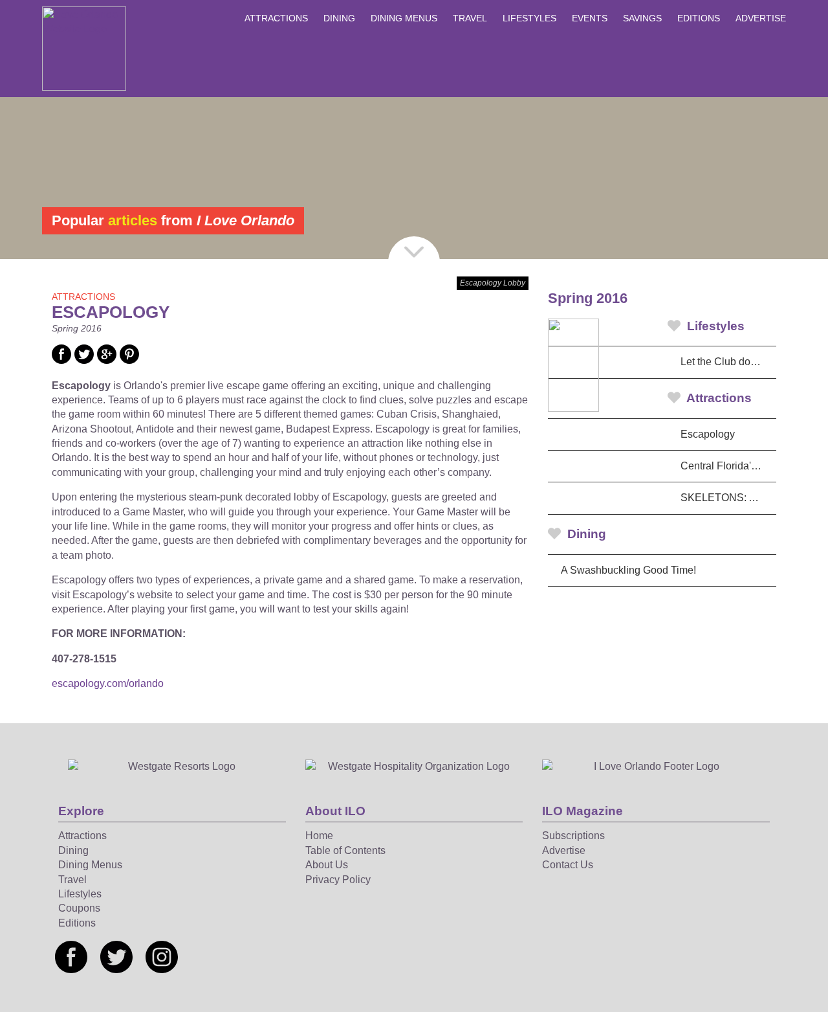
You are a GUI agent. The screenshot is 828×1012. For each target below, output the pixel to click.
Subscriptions (573, 835)
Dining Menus (404, 18)
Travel (470, 18)
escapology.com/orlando (108, 683)
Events (589, 18)
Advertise (760, 18)
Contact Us (567, 864)
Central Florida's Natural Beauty (728, 465)
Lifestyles (529, 18)
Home (319, 835)
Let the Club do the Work (728, 361)
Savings (642, 18)
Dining (339, 18)
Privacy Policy (338, 879)
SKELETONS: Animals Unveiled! (728, 497)
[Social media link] (61, 360)
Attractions (276, 18)
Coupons (79, 908)
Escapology (708, 434)
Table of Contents (345, 850)
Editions (698, 18)
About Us (326, 864)
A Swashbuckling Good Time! (628, 570)
